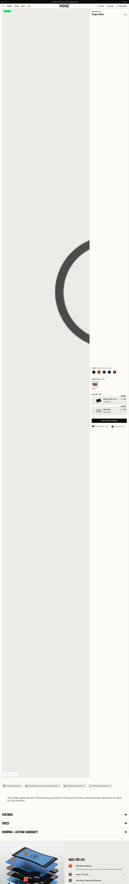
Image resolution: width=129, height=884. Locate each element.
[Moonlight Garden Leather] (114, 372)
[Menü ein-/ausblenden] (3, 6)
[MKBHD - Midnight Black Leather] (94, 372)
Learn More (107, 401)
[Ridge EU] (65, 6)
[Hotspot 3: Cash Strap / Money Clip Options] (26, 853)
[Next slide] (14, 774)
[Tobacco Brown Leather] (99, 372)
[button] (100, 6)
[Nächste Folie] (5, 1)
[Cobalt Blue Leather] (104, 372)
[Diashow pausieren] (7, 1)
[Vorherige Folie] (2, 1)
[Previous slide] (7, 774)
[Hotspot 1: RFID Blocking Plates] (26, 879)
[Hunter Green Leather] (109, 372)
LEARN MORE (74, 2)
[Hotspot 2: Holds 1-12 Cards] (13, 860)
